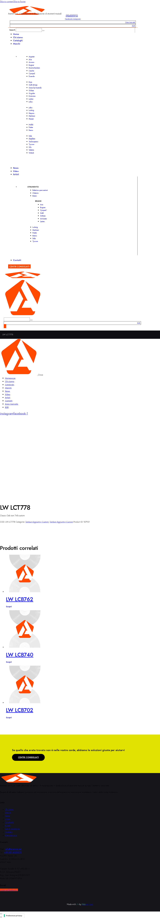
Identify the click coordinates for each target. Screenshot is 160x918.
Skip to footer (20, 1)
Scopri (9, 606)
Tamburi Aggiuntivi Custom (37, 522)
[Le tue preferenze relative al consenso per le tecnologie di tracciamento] (13, 915)
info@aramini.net (72, 16)
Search (12, 29)
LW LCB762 (19, 599)
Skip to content (7, 1)
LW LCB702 (19, 710)
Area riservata (130, 22)
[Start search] (43, 30)
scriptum (87, 904)
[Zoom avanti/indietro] (1, 913)
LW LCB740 (19, 655)
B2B (133, 25)
